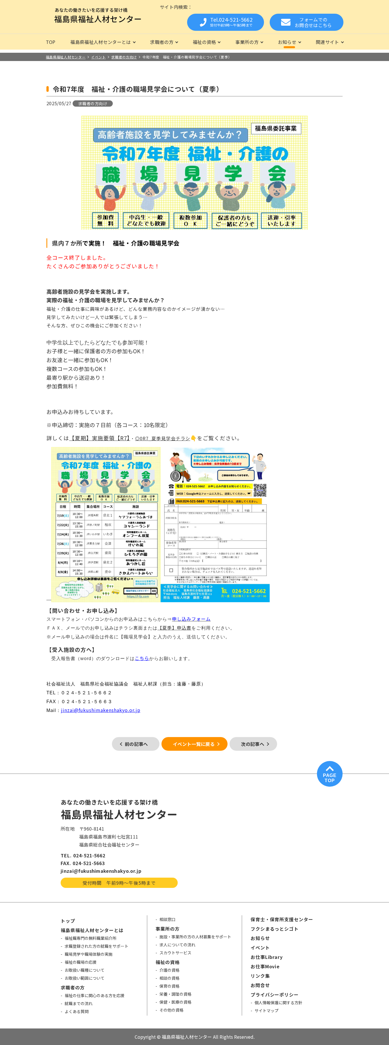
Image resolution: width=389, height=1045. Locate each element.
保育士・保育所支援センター (282, 919)
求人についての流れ (177, 944)
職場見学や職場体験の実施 (88, 954)
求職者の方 (161, 41)
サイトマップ (267, 1010)
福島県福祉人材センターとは (100, 41)
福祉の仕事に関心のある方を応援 (94, 995)
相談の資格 (169, 978)
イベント (260, 947)
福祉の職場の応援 (81, 962)
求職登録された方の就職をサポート (96, 946)
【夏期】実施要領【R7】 (99, 438)
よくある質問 (77, 1011)
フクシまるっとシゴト (275, 928)
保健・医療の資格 (175, 1002)
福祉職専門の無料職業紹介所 (90, 938)
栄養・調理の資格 (175, 994)
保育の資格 (169, 986)
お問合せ (260, 985)
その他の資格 (171, 1010)
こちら (142, 658)
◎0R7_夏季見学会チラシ (162, 438)
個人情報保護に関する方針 (278, 1002)
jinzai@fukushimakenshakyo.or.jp (100, 710)
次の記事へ (252, 743)
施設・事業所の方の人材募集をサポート (195, 937)
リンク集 (260, 975)
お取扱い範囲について (85, 978)
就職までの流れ (79, 1003)
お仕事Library (267, 956)
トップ (68, 920)
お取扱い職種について (85, 970)
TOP (51, 41)
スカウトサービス (175, 952)
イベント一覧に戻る (194, 743)
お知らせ (287, 41)
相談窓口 (167, 919)
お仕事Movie (265, 966)
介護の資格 (169, 970)
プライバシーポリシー (275, 994)
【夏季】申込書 (174, 627)
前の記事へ (136, 743)
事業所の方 (247, 41)
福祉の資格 (204, 41)
